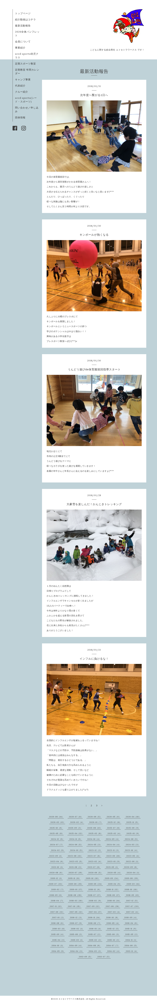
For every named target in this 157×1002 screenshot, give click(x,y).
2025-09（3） (75, 828)
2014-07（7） (112, 945)
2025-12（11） (114, 822)
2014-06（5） (131, 945)
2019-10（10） (93, 878)
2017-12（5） (132, 900)
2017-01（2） (58, 917)
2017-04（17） (96, 912)
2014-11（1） (131, 940)
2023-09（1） (56, 856)
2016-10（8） (112, 917)
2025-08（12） (94, 828)
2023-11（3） (113, 850)
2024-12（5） (57, 839)
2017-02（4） (132, 912)
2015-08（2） (76, 934)
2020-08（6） (56, 872)
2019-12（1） (56, 878)
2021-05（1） (112, 867)
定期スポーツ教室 (25, 63)
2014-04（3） (77, 951)
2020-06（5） (95, 872)
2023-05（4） (133, 856)
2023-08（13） (75, 856)
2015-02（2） (95, 940)
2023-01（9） (114, 861)
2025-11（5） (132, 822)
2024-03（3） (133, 844)
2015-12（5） (113, 928)
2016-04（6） (131, 923)
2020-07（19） (76, 872)
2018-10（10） (131, 889)
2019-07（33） (56, 884)
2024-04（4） (114, 844)
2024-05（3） (95, 844)
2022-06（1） (132, 861)
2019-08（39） (131, 878)
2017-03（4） (114, 912)
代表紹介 (20, 85)
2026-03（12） (57, 822)
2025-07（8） (114, 828)
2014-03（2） (95, 951)
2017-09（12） (93, 906)
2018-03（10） (76, 900)
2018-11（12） (112, 889)
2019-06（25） (75, 884)
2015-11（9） (131, 928)
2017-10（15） (74, 906)
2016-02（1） (77, 928)
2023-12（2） (95, 850)
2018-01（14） (114, 900)
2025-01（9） (133, 833)
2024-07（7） (57, 844)
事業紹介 (20, 47)
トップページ (23, 13)
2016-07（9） (76, 923)
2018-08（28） (75, 895)
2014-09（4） (76, 945)
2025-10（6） (56, 828)
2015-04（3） (59, 940)
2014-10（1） (58, 945)
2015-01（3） (113, 940)
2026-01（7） (96, 822)
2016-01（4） (95, 928)
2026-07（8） (76, 817)
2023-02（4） (95, 861)
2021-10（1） (57, 867)
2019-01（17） (76, 889)
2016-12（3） (76, 917)
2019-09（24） (112, 878)
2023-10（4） (131, 850)
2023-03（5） (76, 861)
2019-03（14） (133, 884)
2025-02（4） (114, 833)
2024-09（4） (113, 839)
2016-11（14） (94, 917)
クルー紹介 (21, 91)
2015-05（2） (132, 934)
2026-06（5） (95, 817)
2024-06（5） (76, 844)
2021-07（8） (94, 867)
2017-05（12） (76, 912)
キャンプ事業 (23, 79)
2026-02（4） (77, 822)
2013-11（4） (132, 951)
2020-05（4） (114, 872)
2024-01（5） (77, 850)
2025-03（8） (95, 833)
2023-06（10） (113, 856)
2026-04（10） (133, 817)
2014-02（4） (114, 951)
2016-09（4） (131, 917)
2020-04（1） (133, 872)
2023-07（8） (94, 856)
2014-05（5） (58, 951)
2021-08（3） (75, 867)
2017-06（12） (57, 912)
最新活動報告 (23, 25)
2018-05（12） (133, 895)
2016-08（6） (58, 923)
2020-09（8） (131, 867)
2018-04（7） (57, 900)
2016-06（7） (94, 923)
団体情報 (20, 117)
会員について (23, 41)
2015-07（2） (94, 934)
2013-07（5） (104, 956)
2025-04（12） (76, 833)
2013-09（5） (85, 956)
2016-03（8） (59, 928)
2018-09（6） (56, 895)
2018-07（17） (95, 895)
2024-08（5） (132, 839)
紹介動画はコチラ (25, 19)
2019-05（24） (95, 884)
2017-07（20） (132, 906)
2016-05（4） (113, 923)
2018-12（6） (94, 889)
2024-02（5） (58, 850)
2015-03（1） (77, 940)
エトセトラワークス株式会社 (71, 999)
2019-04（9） (114, 884)
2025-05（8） (57, 833)
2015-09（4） (58, 934)
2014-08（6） (94, 945)
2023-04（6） (57, 861)
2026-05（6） (114, 817)
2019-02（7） (58, 889)
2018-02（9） (95, 900)
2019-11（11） (74, 878)
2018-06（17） (114, 895)
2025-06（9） (133, 828)
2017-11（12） (56, 906)
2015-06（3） (113, 934)
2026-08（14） (56, 817)
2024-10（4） (94, 839)
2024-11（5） (75, 839)
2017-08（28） (113, 906)
